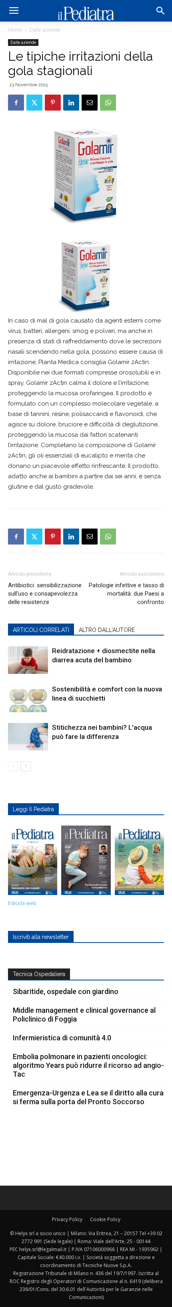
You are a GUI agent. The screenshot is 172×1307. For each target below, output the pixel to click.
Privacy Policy (67, 1219)
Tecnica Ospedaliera (39, 974)
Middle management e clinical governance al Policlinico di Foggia (84, 1014)
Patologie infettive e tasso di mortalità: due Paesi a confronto (126, 594)
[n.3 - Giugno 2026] (85, 862)
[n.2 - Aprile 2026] (139, 862)
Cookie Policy (105, 1219)
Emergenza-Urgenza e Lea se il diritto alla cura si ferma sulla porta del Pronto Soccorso (88, 1097)
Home (15, 29)
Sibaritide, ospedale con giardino (65, 991)
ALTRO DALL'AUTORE (107, 630)
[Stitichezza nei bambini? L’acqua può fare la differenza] (28, 737)
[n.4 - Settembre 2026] (32, 862)
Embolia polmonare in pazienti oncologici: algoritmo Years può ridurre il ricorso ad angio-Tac (88, 1065)
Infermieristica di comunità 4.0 (62, 1038)
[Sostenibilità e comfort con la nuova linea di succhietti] (28, 698)
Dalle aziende (45, 29)
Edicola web (22, 903)
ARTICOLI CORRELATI (41, 630)
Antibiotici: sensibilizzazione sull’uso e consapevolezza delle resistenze (45, 594)
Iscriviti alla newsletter (41, 937)
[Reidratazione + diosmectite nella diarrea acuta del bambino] (28, 660)
